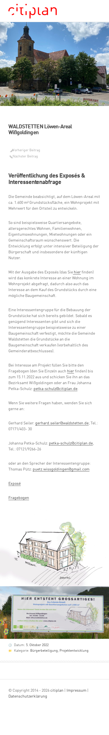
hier (77, 272)
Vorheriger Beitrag (26, 150)
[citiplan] (32, 13)
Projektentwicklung (74, 651)
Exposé (14, 484)
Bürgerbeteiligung (44, 651)
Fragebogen (18, 498)
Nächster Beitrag (25, 156)
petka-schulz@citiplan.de (55, 389)
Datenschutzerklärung (27, 696)
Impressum (76, 691)
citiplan (56, 691)
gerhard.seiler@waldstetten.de (62, 423)
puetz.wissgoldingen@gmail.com (61, 469)
